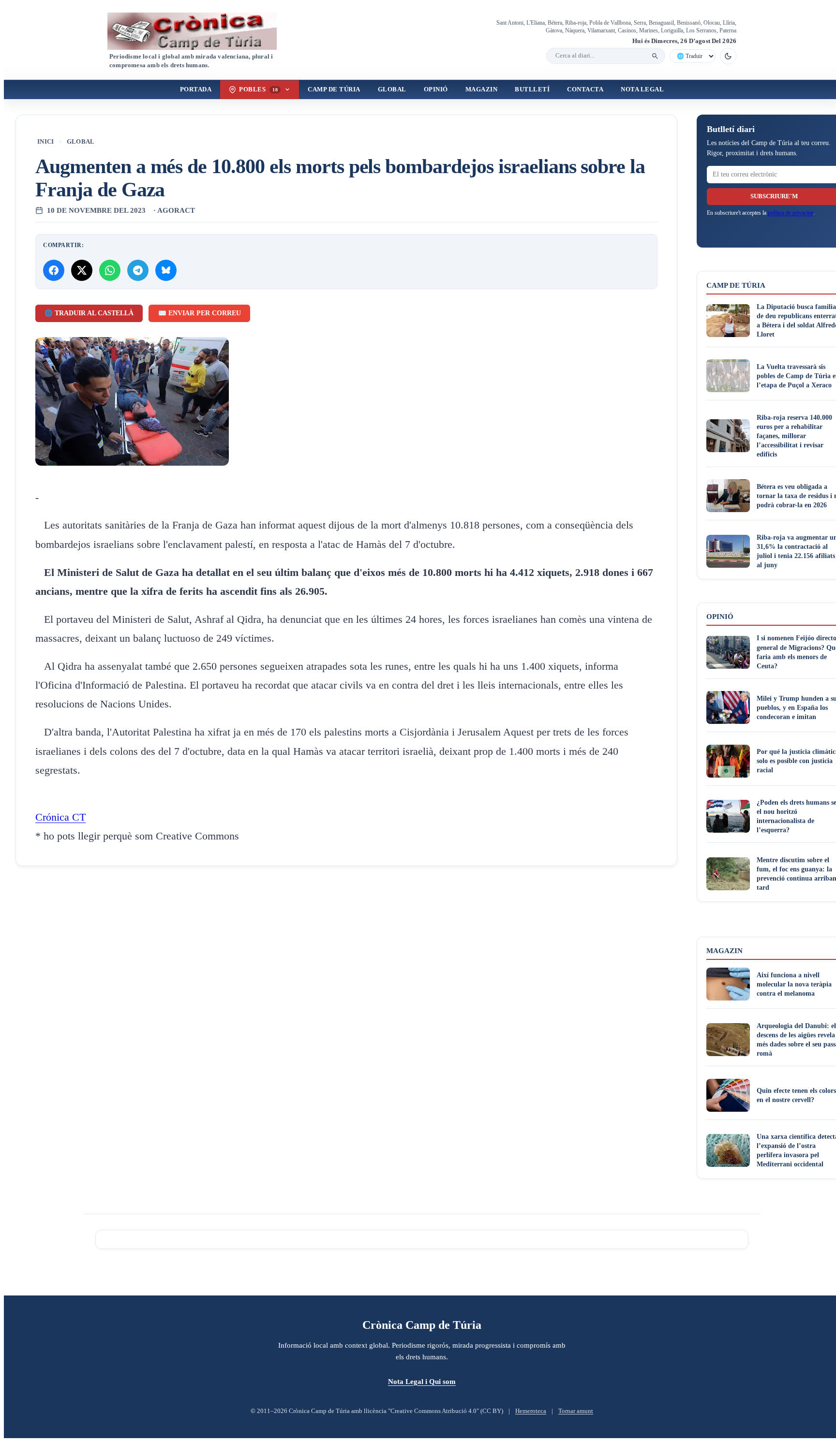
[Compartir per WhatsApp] (109, 270)
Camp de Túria (334, 89)
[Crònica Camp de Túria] (200, 31)
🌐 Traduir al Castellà (89, 313)
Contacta (585, 89)
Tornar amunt (575, 1411)
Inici (45, 141)
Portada (196, 89)
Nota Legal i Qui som (422, 1381)
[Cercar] (655, 56)
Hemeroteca (530, 1411)
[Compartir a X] (81, 270)
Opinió (436, 89)
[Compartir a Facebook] (53, 270)
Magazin (481, 89)
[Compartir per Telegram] (138, 270)
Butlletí (532, 89)
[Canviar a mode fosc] (728, 56)
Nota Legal (642, 89)
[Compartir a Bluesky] (166, 270)
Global (392, 89)
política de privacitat (790, 212)
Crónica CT (60, 817)
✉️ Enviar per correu (199, 313)
